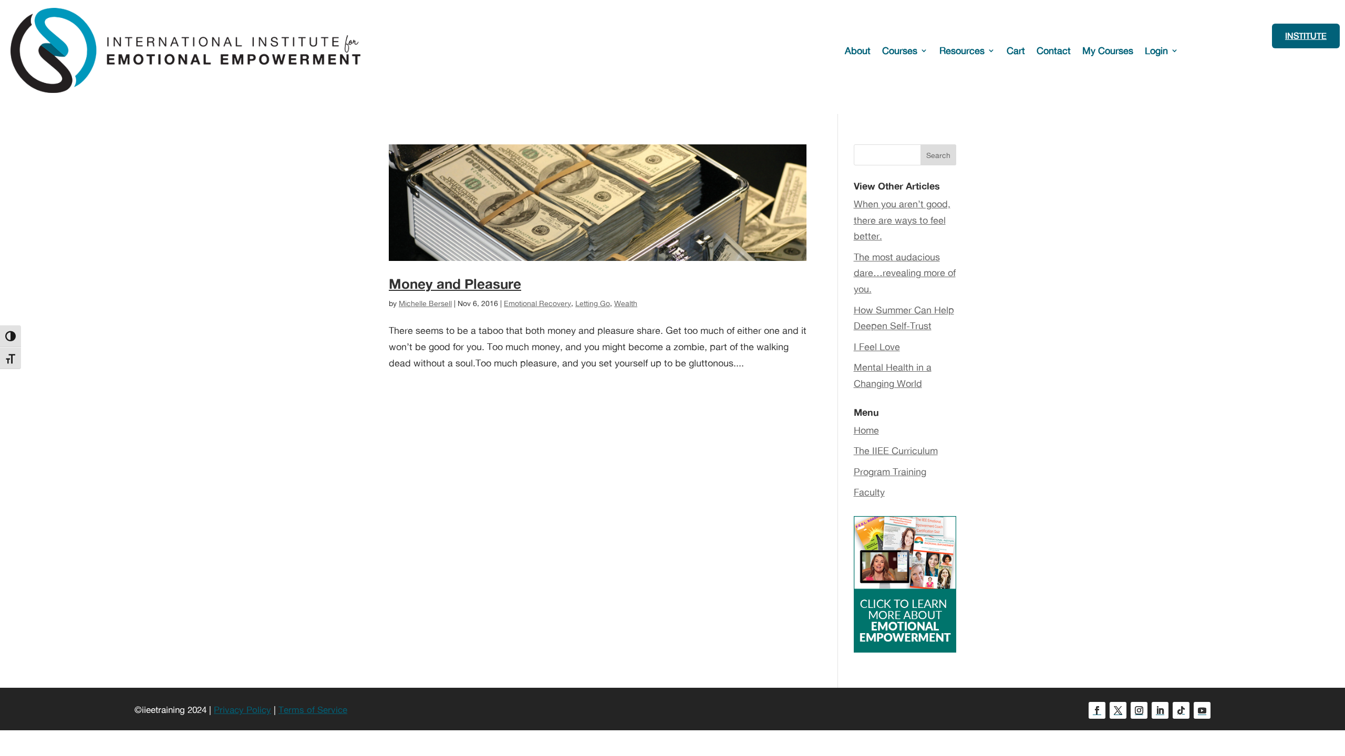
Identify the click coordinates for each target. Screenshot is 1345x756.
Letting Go (592, 303)
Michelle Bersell (425, 303)
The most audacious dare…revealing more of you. (905, 273)
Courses (899, 50)
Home (866, 430)
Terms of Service (312, 709)
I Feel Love (877, 346)
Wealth (625, 303)
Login (1156, 50)
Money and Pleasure (455, 283)
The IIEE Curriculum (896, 450)
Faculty (869, 492)
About (858, 50)
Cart (1016, 50)
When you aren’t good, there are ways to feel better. (902, 220)
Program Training (890, 471)
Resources (962, 50)
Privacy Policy (242, 709)
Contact (1054, 50)
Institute (1306, 35)
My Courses (1107, 50)
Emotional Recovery (537, 303)
